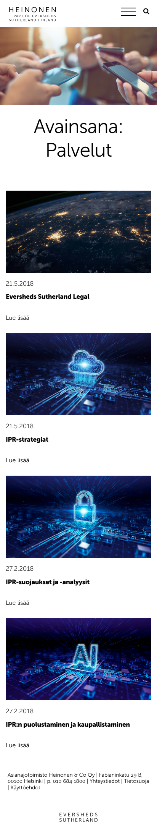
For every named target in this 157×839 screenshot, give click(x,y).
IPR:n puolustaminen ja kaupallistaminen (68, 725)
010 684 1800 (69, 781)
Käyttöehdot (25, 787)
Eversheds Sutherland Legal (47, 297)
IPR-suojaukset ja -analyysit (48, 582)
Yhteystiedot (105, 781)
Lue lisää (17, 318)
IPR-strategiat (27, 440)
